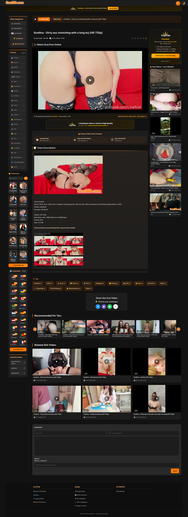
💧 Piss (86, 283)
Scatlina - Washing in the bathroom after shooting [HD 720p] (154, 414)
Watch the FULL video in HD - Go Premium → (132, 116)
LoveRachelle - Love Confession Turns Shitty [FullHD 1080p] (163, 163)
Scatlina (37, 283)
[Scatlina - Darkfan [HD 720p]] (157, 361)
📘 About (36, 495)
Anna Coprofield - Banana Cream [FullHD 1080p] (164, 188)
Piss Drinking (55, 288)
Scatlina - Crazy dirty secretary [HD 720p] (47, 414)
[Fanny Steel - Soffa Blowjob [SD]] (165, 77)
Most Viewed (18, 44)
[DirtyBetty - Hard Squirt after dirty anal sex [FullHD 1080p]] (49, 326)
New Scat (57, 19)
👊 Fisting (112, 283)
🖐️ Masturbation (73, 288)
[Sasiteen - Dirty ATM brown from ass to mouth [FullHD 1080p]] (73, 326)
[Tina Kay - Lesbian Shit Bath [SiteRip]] (98, 326)
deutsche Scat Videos (15, 362)
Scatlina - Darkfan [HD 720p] (143, 377)
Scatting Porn (15, 373)
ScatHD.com (43, 19)
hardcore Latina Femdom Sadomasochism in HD (164, 212)
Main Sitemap (120, 491)
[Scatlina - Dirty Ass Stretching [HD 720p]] (56, 361)
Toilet (87, 288)
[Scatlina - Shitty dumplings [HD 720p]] (106, 398)
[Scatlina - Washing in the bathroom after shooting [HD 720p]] (157, 398)
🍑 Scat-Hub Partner (39, 502)
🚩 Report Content (80, 506)
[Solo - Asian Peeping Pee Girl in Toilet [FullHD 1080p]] (165, 126)
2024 (49, 283)
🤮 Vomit (73, 283)
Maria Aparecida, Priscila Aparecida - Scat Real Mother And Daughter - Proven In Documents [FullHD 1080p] (122, 336)
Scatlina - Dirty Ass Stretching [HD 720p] (47, 377)
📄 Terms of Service (81, 495)
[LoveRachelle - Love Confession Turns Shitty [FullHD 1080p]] (165, 152)
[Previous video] (35, 329)
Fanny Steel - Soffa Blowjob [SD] (160, 88)
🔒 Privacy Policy (80, 491)
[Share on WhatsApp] (109, 306)
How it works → (165, 61)
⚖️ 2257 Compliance (81, 502)
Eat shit (150, 283)
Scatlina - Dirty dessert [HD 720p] (95, 377)
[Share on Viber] (103, 306)
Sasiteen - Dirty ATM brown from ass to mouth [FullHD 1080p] (73, 335)
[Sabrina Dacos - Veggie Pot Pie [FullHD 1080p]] (165, 102)
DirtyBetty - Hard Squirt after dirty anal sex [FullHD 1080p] (47, 335)
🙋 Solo (138, 283)
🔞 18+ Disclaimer (80, 498)
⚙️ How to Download (39, 491)
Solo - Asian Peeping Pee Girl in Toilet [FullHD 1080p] (163, 137)
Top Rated (18, 38)
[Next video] (178, 329)
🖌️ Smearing (38, 288)
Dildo (162, 283)
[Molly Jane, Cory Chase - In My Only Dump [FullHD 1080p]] (147, 326)
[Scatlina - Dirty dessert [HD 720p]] (106, 361)
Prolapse (99, 283)
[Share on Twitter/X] (115, 306)
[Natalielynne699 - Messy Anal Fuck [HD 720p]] (172, 326)
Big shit (126, 283)
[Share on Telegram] (98, 306)
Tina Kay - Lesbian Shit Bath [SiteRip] (98, 334)
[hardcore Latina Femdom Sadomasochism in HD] (165, 202)
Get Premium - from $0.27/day (165, 55)
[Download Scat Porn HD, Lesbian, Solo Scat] (14, 2)
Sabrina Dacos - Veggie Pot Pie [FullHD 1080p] (164, 112)
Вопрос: (37, 458)
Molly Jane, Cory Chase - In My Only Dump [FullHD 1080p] (147, 335)
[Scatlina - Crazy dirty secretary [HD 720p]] (56, 398)
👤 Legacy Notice (38, 498)
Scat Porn (14, 368)
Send (175, 471)
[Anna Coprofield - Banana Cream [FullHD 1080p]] (165, 178)
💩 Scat (60, 283)
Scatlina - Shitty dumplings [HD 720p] (96, 414)
